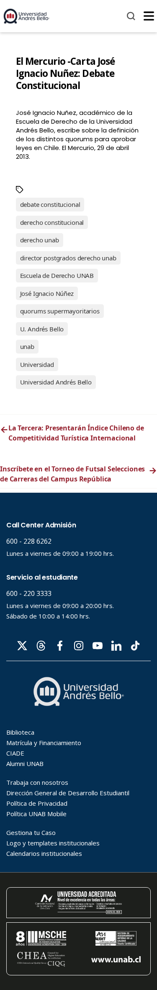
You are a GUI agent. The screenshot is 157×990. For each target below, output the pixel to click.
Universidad (37, 364)
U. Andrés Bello (42, 329)
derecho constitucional (52, 222)
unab (27, 346)
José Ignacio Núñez (47, 293)
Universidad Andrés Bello (56, 382)
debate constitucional (50, 204)
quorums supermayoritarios (60, 311)
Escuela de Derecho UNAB (57, 275)
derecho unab (39, 240)
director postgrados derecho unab (68, 258)
